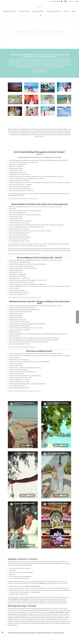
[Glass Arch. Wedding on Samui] (48, 92)
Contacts (71, 1)
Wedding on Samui (24, 11)
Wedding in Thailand (37, 11)
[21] (15, 103)
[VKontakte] (59, 1)
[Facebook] (57, 1)
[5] (15, 91)
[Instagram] (54, 1)
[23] (48, 115)
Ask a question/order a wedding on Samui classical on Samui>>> (24, 297)
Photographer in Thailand (53, 11)
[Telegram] (52, 1)
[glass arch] (64, 116)
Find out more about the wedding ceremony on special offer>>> (24, 390)
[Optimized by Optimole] (2, 632)
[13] (48, 103)
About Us (77, 1)
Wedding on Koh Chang (9, 11)
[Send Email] (61, 1)
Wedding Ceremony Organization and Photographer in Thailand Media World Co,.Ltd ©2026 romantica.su (36, 633)
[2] (31, 103)
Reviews (74, 11)
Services (66, 11)
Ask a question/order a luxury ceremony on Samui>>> (22, 347)
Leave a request (39, 71)
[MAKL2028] (15, 115)
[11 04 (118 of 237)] (64, 103)
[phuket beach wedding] (31, 92)
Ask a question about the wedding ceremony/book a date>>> (23, 253)
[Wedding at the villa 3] (31, 115)
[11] (64, 91)
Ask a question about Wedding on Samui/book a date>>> (22, 198)
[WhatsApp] (50, 1)
